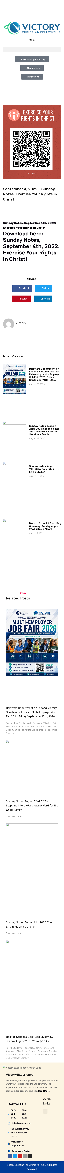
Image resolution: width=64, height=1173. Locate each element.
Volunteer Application (17, 1143)
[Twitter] (15, 1156)
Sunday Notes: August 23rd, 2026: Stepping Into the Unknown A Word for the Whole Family (44, 430)
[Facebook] (10, 1156)
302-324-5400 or (24, 2)
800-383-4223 (44, 2)
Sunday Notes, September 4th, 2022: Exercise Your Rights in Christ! (31, 249)
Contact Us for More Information (34, 15)
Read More (44, 1090)
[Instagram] (30, 1156)
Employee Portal (21, 1150)
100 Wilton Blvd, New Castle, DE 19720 (19, 1132)
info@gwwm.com (21, 1123)
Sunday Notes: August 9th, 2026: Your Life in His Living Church (44, 469)
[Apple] (25, 1156)
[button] (32, 49)
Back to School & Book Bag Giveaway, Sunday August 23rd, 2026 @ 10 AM (45, 526)
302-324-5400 (13, 1114)
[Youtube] (20, 1156)
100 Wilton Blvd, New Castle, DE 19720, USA (33, 9)
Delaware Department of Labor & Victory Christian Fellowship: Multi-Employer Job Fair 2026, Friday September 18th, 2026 (45, 374)
